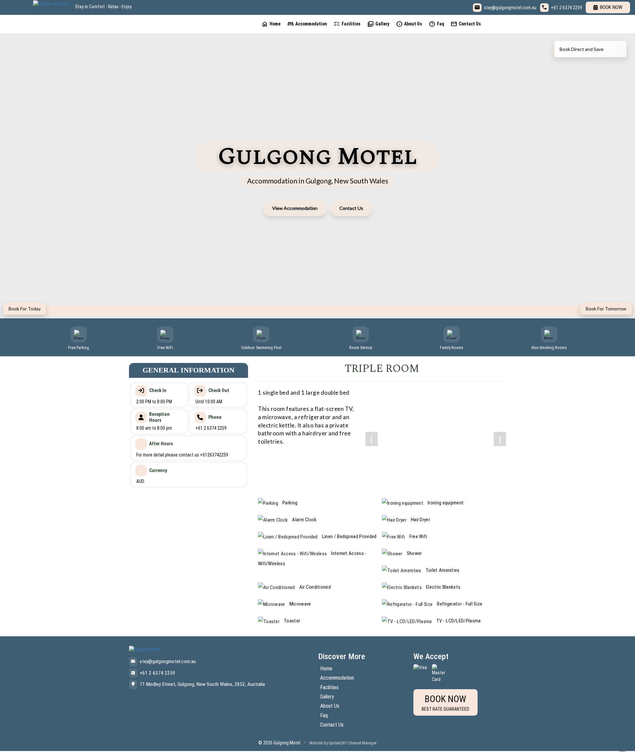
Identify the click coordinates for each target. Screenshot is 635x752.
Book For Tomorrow (606, 308)
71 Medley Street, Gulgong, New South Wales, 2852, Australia (202, 684)
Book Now (611, 7)
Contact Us (465, 24)
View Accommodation (295, 208)
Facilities (346, 24)
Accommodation (307, 24)
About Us (409, 24)
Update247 (338, 742)
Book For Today (25, 308)
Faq (436, 24)
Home (270, 24)
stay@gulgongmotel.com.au (510, 7)
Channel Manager (362, 742)
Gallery (378, 24)
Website (316, 742)
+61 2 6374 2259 (566, 7)
